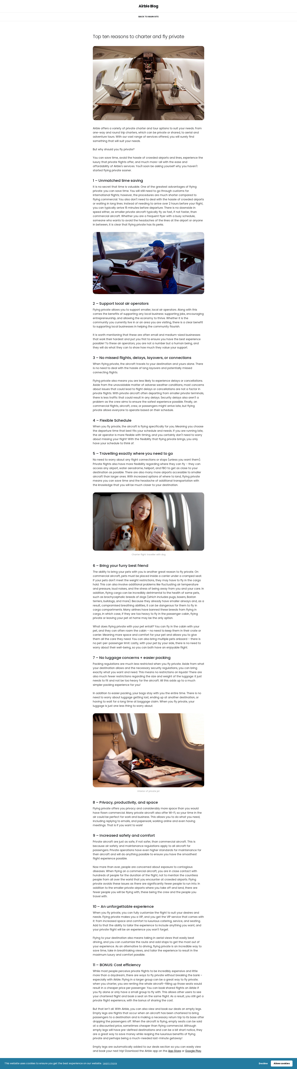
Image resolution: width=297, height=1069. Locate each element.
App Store (174, 1051)
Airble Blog (148, 6)
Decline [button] (263, 1063)
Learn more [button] (110, 1063)
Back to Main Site (148, 16)
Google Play (193, 1051)
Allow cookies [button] (282, 1063)
